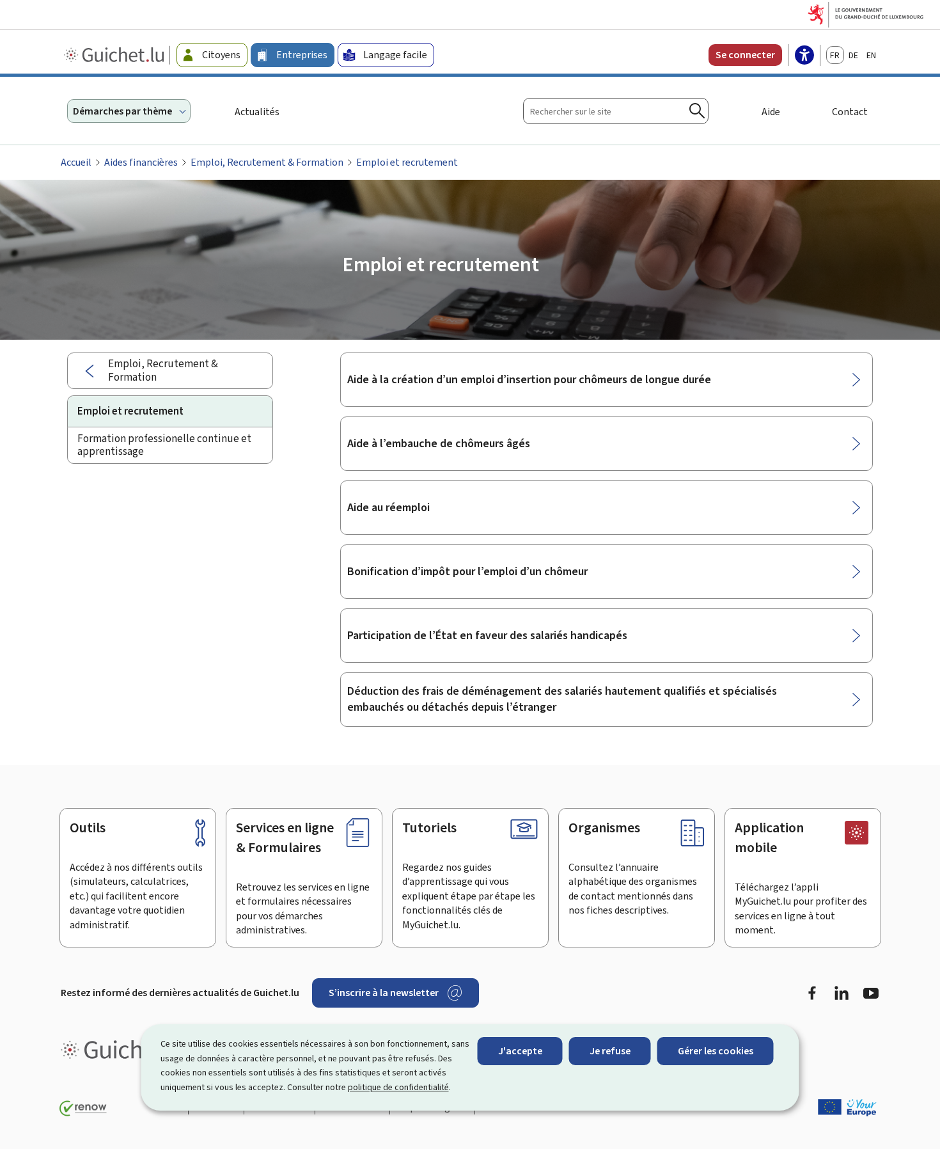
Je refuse (610, 1051)
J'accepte (520, 1051)
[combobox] (616, 111)
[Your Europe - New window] (847, 1107)
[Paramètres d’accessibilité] (804, 56)
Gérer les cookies (715, 1051)
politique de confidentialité (398, 1087)
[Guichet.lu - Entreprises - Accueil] (115, 55)
